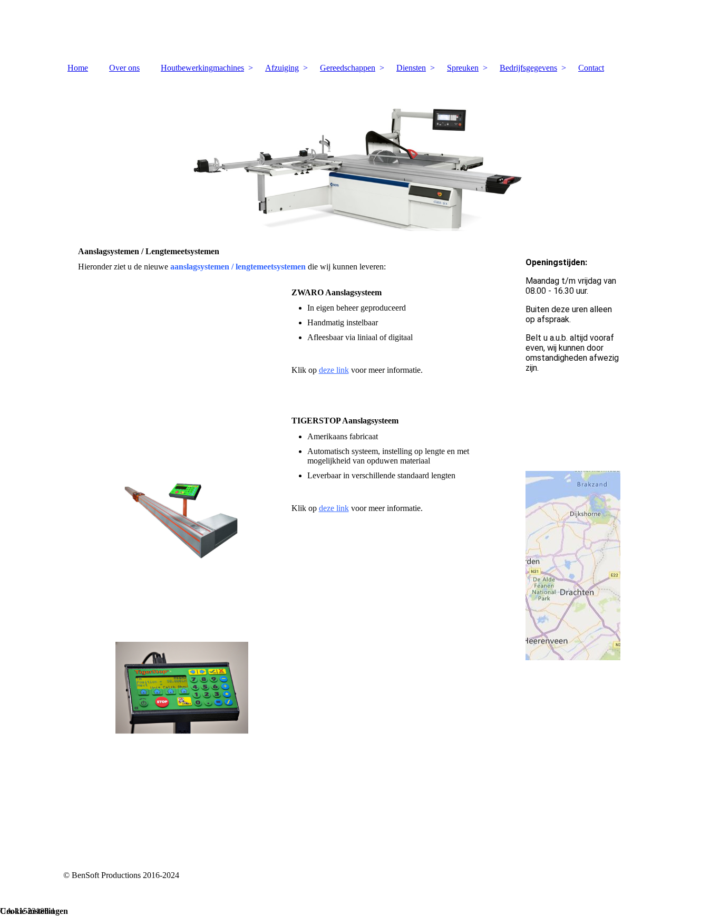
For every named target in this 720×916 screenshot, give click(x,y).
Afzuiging (282, 67)
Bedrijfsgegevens (528, 67)
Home (77, 67)
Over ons (124, 67)
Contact (591, 67)
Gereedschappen (347, 67)
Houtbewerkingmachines (202, 67)
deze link (334, 369)
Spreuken (463, 67)
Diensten (411, 67)
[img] (360, 29)
